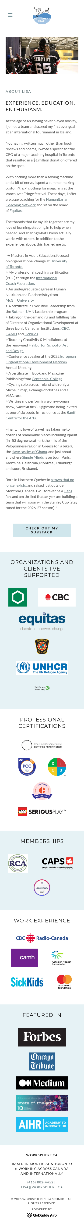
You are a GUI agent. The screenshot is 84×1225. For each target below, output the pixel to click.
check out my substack (42, 530)
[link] (42, 15)
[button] (11, 15)
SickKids (31, 334)
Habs (68, 491)
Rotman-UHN (23, 311)
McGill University (20, 300)
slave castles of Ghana (29, 451)
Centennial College (47, 378)
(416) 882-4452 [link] (40, 1182)
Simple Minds (33, 457)
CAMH (11, 334)
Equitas (15, 210)
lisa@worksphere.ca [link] (42, 1187)
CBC (65, 328)
